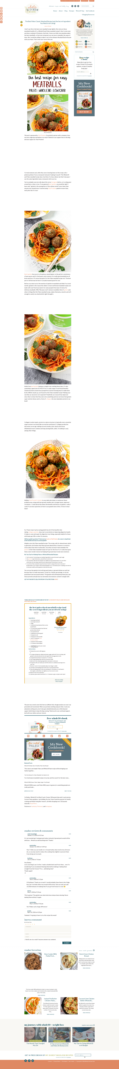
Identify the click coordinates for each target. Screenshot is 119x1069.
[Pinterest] (1, 11)
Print (65, 618)
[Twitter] (1, 16)
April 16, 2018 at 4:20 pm (34, 912)
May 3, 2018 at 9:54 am (34, 892)
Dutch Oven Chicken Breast (86, 955)
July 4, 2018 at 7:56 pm (34, 859)
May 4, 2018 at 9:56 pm (36, 903)
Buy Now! (56, 754)
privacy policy (64, 731)
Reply (70, 833)
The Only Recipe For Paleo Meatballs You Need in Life (36, 775)
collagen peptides (33, 532)
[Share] (1, 22)
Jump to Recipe (47, 26)
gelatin (66, 290)
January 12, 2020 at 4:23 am (35, 835)
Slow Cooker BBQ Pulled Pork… (50, 955)
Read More (84, 37)
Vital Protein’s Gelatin (35, 500)
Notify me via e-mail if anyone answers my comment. (41, 939)
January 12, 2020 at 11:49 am (38, 847)
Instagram (54, 182)
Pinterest (40, 806)
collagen (48, 399)
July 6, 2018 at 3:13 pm (36, 879)
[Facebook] (1, 8)
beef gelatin (52, 184)
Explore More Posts (87, 1025)
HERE (56, 579)
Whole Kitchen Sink (32, 9)
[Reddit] (1, 19)
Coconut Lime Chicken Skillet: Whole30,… (86, 1000)
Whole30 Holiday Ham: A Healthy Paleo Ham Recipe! (36, 765)
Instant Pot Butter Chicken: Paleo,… (50, 1000)
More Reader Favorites (86, 950)
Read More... (33, 803)
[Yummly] (1, 13)
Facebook (34, 806)
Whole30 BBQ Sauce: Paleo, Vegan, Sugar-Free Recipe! (37, 782)
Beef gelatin (28, 274)
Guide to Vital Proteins (52, 539)
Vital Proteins (41, 135)
